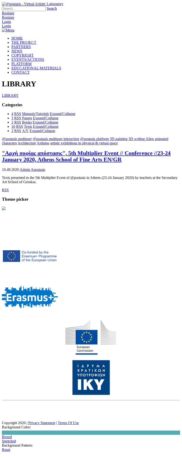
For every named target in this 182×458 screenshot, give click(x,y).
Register (8, 13)
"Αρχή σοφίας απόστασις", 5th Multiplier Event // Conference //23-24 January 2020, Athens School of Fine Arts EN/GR (86, 156)
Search (52, 8)
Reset (6, 450)
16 (13, 127)
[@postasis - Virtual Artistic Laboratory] (32, 4)
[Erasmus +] (30, 273)
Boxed (7, 437)
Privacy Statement (41, 423)
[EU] (91, 354)
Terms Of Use (68, 423)
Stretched (9, 441)
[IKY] (91, 394)
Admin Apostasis (32, 170)
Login (6, 22)
